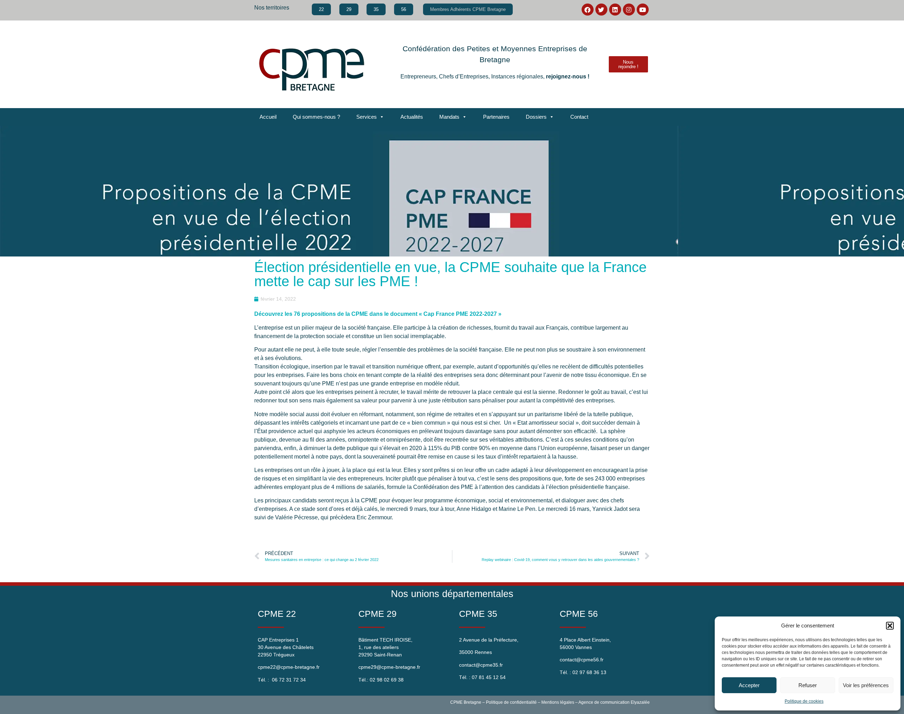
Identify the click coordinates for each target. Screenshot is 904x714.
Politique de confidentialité (511, 702)
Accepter (749, 685)
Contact (579, 117)
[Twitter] (601, 10)
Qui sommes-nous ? (316, 117)
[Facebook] (588, 10)
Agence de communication (604, 702)
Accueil (268, 117)
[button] (889, 625)
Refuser (807, 685)
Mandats (449, 117)
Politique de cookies (804, 701)
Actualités (411, 117)
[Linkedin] (615, 10)
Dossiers (536, 117)
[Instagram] (629, 10)
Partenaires (496, 117)
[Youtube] (643, 10)
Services (366, 117)
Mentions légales (557, 702)
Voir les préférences (866, 685)
